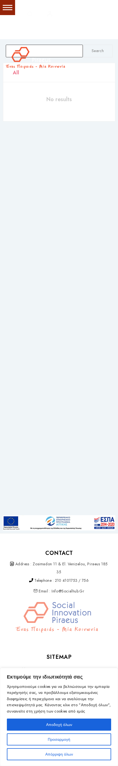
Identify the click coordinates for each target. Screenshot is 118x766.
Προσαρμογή (59, 739)
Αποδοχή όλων (59, 724)
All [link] (16, 72)
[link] (90, 30)
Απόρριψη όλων (59, 754)
